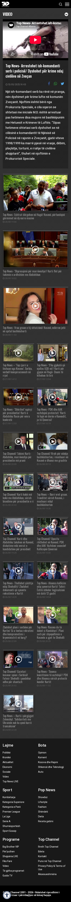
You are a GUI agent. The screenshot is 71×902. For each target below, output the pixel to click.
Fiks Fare (7, 861)
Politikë (7, 752)
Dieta (41, 816)
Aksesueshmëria (47, 874)
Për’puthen (9, 851)
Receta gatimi (45, 821)
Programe (11, 839)
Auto (40, 771)
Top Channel (48, 839)
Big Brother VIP (11, 846)
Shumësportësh (11, 826)
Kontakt (42, 856)
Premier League (11, 811)
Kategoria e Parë (12, 806)
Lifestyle (42, 802)
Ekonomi (7, 767)
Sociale (7, 771)
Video (7, 13)
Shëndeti (43, 811)
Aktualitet (8, 762)
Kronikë (7, 757)
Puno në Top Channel (49, 861)
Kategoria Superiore (13, 802)
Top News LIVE (10, 781)
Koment (42, 757)
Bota (42, 745)
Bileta (41, 851)
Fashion (42, 806)
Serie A (7, 821)
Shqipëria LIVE (10, 856)
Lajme (8, 745)
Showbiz (43, 797)
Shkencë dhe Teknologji (51, 767)
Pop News (46, 790)
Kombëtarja (9, 797)
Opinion (42, 752)
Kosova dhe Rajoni (48, 762)
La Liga (6, 816)
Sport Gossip (9, 831)
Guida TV (7, 875)
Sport (7, 790)
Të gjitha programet (13, 870)
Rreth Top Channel (48, 846)
